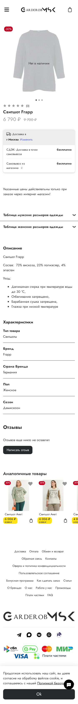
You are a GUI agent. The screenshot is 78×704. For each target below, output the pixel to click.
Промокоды (63, 588)
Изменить (26, 139)
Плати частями (34, 595)
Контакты (51, 558)
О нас (28, 588)
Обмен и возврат (53, 551)
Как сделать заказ (48, 580)
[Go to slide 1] (36, 100)
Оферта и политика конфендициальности (39, 566)
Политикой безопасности (55, 683)
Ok (39, 694)
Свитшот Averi (13, 514)
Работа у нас (44, 588)
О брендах (14, 588)
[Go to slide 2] (39, 100)
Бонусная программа (19, 580)
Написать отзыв (18, 450)
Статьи (67, 580)
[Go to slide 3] (42, 100)
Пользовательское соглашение (39, 573)
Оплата (33, 551)
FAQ (50, 595)
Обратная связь (32, 558)
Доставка (20, 551)
